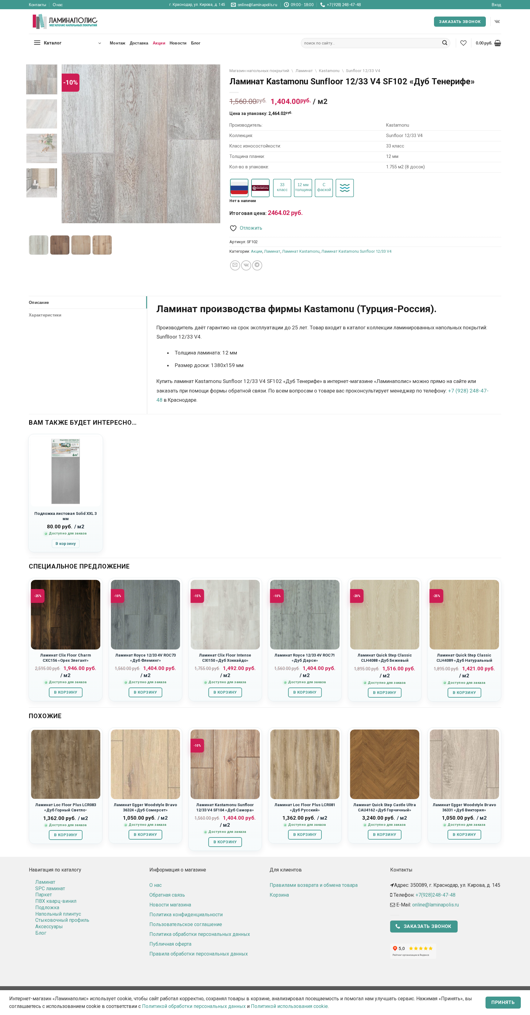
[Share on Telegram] (257, 265)
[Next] (209, 143)
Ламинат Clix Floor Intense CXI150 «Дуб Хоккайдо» (225, 658)
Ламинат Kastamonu (301, 251)
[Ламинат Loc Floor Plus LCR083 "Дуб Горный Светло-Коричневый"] (65, 764)
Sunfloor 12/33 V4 (363, 70)
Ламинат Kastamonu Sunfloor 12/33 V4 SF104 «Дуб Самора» (225, 807)
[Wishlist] (463, 43)
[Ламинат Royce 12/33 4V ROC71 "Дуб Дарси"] (305, 614)
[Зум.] (70, 216)
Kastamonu (329, 70)
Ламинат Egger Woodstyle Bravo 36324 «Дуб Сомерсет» (145, 807)
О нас (58, 4)
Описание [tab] (39, 302)
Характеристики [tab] (45, 314)
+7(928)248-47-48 (435, 895)
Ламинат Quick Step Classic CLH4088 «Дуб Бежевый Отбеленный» (385, 660)
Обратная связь (167, 895)
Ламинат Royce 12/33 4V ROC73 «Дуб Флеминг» (145, 658)
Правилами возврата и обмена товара (314, 885)
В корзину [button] (66, 543)
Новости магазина (170, 905)
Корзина (279, 895)
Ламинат (304, 70)
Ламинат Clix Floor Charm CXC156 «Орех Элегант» (65, 658)
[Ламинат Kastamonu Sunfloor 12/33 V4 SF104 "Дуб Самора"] (225, 764)
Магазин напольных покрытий (259, 70)
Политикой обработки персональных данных (194, 1006)
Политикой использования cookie (289, 1006)
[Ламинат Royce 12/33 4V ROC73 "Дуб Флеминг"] (145, 614)
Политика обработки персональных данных (199, 934)
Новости (178, 42)
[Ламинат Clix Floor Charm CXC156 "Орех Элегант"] (65, 614)
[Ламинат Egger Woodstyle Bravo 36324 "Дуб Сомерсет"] (145, 764)
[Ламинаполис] (65, 22)
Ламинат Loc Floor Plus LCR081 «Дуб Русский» (305, 807)
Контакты (37, 4)
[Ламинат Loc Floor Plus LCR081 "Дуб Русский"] (305, 764)
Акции (159, 42)
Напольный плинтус (58, 914)
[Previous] (72, 143)
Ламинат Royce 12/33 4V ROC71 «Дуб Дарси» (305, 658)
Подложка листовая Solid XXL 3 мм (65, 516)
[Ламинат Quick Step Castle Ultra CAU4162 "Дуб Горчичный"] (384, 764)
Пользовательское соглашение (185, 924)
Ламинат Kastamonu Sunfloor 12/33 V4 (356, 251)
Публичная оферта (170, 944)
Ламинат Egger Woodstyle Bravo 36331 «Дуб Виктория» (464, 807)
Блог (196, 42)
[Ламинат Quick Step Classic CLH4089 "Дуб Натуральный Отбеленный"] (464, 614)
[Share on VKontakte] (246, 265)
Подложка (47, 907)
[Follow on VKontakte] (497, 21)
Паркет (43, 895)
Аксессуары (49, 926)
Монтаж (117, 42)
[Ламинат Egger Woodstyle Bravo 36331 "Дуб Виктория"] (464, 764)
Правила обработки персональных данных (198, 954)
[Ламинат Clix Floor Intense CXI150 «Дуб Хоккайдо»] (225, 614)
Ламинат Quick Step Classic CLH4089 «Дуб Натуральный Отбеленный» (464, 660)
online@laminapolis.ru (435, 905)
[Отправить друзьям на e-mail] (235, 265)
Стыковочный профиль (62, 920)
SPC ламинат (50, 888)
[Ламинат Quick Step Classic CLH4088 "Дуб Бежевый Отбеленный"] (384, 614)
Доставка (139, 42)
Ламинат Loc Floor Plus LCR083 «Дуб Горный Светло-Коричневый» (65, 810)
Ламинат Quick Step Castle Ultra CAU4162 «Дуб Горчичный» (384, 807)
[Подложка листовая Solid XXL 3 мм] (65, 471)
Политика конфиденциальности (186, 914)
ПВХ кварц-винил (55, 901)
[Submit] (445, 43)
